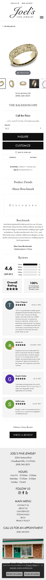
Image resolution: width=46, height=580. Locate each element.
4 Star (20, 267)
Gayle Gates (20, 376)
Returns (33, 157)
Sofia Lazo (20, 401)
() (39, 264)
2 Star (20, 272)
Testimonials (23, 514)
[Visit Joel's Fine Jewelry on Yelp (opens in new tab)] (26, 492)
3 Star (20, 270)
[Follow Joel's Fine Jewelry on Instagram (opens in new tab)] (19, 492)
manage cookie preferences (21, 568)
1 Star (20, 275)
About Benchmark (23, 189)
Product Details (23, 182)
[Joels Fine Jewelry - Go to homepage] (22, 9)
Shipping (12, 157)
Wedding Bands (9, 26)
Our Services (23, 511)
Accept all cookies (32, 574)
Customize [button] (22, 145)
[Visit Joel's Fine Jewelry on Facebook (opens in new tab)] (23, 492)
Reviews (23, 258)
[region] (23, 55)
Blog (23, 517)
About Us (23, 508)
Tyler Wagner (21, 302)
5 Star (20, 264)
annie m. (19, 342)
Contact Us (23, 505)
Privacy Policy (23, 520)
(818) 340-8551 (23, 95)
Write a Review (23, 435)
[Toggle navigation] (41, 17)
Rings (30, 249)
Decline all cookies (14, 574)
